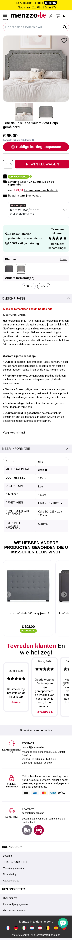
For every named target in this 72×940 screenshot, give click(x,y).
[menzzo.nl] (32, 928)
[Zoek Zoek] (65, 27)
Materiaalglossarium (14, 868)
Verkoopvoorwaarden (14, 910)
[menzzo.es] (56, 928)
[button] (64, 40)
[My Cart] (58, 16)
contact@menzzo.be (33, 813)
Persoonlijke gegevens (15, 904)
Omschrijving (13, 298)
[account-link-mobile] (51, 16)
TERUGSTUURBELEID (15, 862)
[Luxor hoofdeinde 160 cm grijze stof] (28, 586)
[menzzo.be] (48, 928)
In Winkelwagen (42, 164)
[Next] (64, 595)
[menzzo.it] (24, 928)
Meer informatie (16, 448)
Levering (8, 855)
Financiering (10, 874)
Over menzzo (10, 898)
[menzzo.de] (16, 928)
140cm (43, 286)
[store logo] (28, 14)
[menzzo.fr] (8, 928)
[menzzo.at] (40, 928)
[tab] (36, 298)
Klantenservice (11, 880)
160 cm (28, 286)
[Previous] (8, 595)
